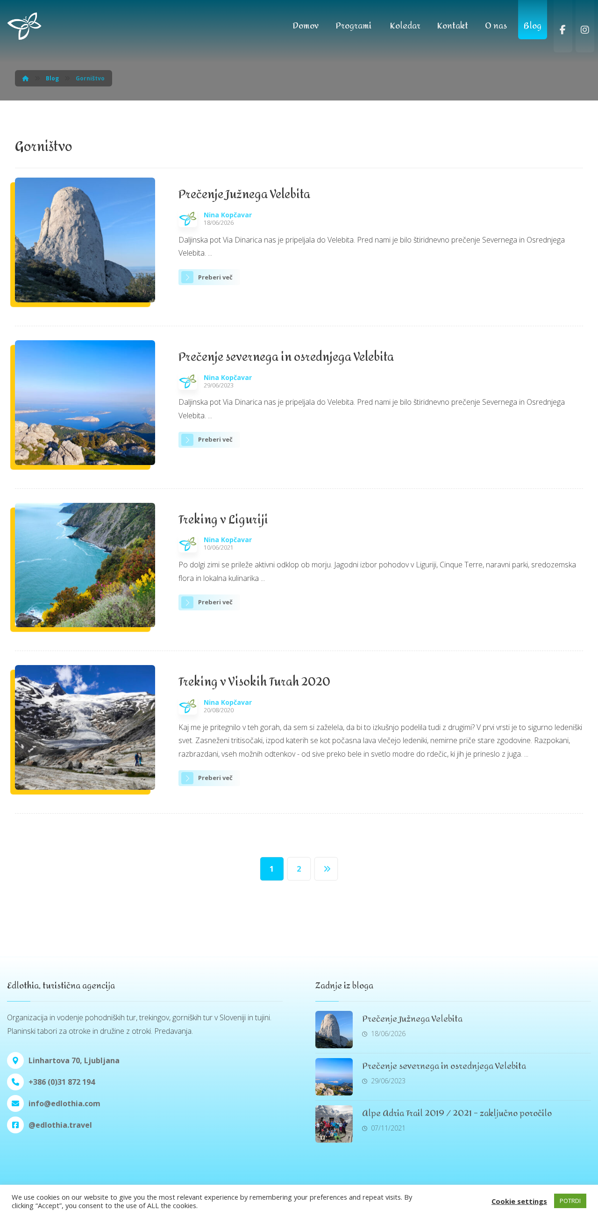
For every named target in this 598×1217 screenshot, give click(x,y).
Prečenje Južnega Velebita (412, 1019)
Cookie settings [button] (519, 1201)
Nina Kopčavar (228, 215)
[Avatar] (187, 217)
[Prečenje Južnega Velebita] (334, 1029)
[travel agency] (44, 26)
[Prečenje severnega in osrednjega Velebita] (334, 1076)
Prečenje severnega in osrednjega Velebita (444, 1066)
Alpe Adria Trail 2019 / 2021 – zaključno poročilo (457, 1113)
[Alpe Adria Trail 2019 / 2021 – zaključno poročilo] (334, 1124)
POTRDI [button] (570, 1200)
